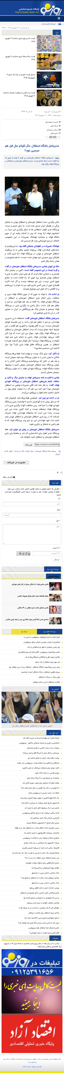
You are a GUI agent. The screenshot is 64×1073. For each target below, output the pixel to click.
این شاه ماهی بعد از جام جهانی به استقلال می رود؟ (38, 23)
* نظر (58, 521)
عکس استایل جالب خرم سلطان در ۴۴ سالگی (33, 608)
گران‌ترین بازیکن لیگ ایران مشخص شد (44, 818)
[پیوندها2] (32, 995)
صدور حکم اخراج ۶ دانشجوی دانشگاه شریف (42, 823)
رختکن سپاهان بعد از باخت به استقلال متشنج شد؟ (40, 878)
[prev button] (11, 688)
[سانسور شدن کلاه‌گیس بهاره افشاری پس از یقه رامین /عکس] (55, 621)
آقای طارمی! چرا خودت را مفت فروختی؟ (44, 932)
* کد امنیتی (56, 548)
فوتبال (57, 454)
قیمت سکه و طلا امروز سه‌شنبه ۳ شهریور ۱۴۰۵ (20, 58)
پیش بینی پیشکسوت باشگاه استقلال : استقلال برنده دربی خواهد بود (34, 667)
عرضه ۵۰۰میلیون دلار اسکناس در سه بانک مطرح (41, 843)
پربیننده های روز (50, 631)
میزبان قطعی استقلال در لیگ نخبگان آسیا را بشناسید (40, 672)
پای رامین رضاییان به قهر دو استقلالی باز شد (43, 647)
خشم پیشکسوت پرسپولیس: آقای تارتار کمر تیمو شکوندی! (39, 652)
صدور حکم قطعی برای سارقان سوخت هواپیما (42, 863)
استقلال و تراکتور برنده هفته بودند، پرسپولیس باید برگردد (38, 763)
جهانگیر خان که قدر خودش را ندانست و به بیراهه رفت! (39, 907)
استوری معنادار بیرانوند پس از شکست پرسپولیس (41, 838)
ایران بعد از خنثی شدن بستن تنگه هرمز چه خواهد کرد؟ (38, 922)
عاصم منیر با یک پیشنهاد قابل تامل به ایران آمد (42, 808)
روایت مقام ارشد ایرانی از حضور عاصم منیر (43, 758)
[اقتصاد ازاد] (32, 1033)
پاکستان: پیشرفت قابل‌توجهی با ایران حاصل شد (41, 833)
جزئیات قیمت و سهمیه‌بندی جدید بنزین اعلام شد (41, 738)
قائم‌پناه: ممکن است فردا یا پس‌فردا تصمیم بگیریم (40, 848)
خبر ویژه (47, 111)
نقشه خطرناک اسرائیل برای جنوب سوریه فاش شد (40, 783)
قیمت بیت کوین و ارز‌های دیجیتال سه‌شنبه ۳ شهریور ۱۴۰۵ (19, 94)
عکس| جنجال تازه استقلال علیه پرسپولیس (43, 927)
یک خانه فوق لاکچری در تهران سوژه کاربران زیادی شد (39, 798)
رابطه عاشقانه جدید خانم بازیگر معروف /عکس (32, 596)
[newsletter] (16, 463)
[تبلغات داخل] (32, 962)
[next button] (4, 688)
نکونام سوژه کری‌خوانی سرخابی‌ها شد (45, 868)
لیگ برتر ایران (19, 451)
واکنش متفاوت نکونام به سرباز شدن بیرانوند (43, 902)
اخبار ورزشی (56, 111)
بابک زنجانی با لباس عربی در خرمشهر (45, 873)
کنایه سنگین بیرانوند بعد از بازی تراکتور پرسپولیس (40, 813)
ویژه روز (24, 631)
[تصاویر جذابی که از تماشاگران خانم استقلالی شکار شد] (32, 716)
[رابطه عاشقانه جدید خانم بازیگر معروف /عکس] (55, 598)
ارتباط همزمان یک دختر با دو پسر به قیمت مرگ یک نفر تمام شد (35, 853)
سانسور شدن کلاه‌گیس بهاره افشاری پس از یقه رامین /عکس (27, 619)
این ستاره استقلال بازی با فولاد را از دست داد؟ (42, 858)
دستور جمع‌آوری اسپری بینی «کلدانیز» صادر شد (41, 917)
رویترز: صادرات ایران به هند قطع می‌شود (44, 888)
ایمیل (58, 509)
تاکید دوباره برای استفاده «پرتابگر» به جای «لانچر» (40, 768)
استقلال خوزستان (41, 451)
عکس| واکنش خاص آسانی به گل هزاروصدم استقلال (39, 893)
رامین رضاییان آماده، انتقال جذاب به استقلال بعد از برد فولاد (36, 828)
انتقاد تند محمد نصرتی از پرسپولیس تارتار (43, 793)
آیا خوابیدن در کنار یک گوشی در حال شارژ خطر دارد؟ (40, 788)
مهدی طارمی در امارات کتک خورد (47, 773)
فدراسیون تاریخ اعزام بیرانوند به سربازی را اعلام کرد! (40, 803)
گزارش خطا (8, 477)
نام (59, 498)
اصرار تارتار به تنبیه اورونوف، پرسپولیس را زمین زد (42, 637)
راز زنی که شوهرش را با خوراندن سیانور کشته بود (41, 898)
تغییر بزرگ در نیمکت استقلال (49, 677)
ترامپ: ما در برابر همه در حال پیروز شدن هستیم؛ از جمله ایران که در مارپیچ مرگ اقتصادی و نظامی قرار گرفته (33, 945)
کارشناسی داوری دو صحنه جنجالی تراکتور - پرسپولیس (39, 743)
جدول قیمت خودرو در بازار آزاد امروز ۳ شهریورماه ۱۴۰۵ (21, 76)
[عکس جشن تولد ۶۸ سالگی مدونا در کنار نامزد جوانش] (55, 586)
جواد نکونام (29, 451)
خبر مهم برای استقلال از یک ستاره (47, 662)
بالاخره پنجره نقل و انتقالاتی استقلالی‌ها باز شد (42, 657)
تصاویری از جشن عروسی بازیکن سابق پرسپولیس (41, 642)
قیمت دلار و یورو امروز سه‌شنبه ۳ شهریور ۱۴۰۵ (20, 40)
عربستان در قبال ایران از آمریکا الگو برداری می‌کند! (41, 753)
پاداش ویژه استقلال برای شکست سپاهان (43, 912)
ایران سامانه (27, 1066)
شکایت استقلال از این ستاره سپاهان (46, 682)
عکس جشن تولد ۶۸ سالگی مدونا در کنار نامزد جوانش (30, 584)
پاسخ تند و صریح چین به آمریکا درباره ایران (43, 778)
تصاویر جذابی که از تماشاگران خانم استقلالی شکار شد (32, 725)
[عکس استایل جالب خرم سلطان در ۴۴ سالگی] (55, 610)
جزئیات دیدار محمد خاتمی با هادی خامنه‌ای (43, 748)
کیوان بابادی (8, 451)
